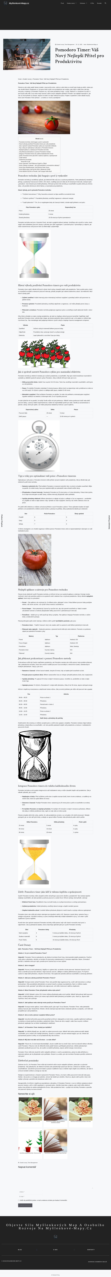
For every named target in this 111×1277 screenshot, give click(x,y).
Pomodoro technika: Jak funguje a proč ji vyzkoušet (34, 142)
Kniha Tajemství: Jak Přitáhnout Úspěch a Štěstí (33, 163)
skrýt (41, 138)
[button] (105, 3)
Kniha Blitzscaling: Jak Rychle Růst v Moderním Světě (34, 169)
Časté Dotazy (23, 157)
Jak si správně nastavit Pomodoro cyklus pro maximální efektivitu (37, 146)
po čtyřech (59, 217)
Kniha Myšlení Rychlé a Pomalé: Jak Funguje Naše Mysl (35, 171)
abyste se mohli (43, 95)
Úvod (62, 3)
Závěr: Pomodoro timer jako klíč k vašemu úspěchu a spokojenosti (38, 155)
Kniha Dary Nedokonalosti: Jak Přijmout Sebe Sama (34, 167)
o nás (55, 1249)
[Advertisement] (55, 18)
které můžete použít (46, 1006)
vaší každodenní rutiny (54, 790)
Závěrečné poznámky (25, 159)
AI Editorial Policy (55, 1275)
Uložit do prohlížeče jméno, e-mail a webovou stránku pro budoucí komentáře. (43, 1200)
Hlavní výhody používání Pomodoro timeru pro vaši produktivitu (37, 144)
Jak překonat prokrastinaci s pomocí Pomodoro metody (35, 151)
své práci (82, 202)
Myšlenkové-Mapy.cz (19, 3)
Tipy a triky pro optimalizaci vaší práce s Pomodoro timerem (36, 147)
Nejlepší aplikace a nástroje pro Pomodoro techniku (34, 149)
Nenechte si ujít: (25, 161)
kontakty (91, 1249)
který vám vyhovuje (31, 998)
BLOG (20, 1249)
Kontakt (99, 3)
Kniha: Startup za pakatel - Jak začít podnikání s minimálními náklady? (39, 165)
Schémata (82, 3)
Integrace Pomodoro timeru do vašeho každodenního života (36, 153)
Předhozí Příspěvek (2, 520)
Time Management (69, 44)
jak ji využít (32, 792)
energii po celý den (41, 1071)
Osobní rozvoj (71, 3)
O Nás (92, 3)
